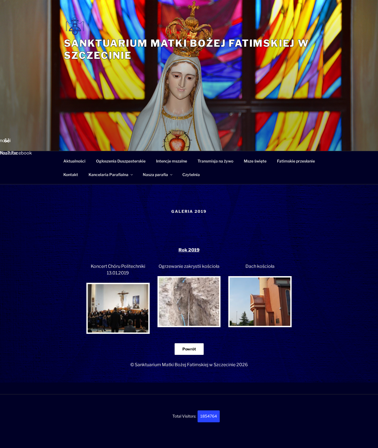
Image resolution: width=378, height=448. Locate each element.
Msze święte (255, 161)
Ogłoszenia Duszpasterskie (121, 161)
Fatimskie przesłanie (296, 161)
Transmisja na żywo (215, 161)
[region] (189, 113)
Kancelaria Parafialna (108, 174)
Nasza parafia (155, 174)
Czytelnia (191, 174)
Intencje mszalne (171, 161)
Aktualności (74, 161)
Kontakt (70, 174)
